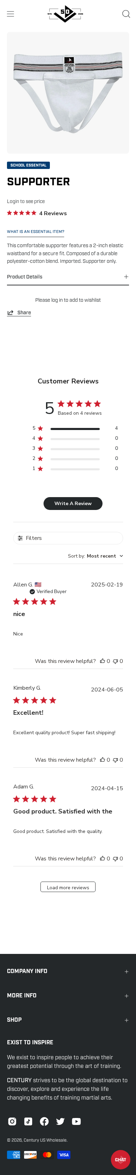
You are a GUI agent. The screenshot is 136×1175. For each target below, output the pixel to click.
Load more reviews (68, 887)
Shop (14, 1020)
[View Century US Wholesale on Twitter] (60, 1121)
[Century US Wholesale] (68, 14)
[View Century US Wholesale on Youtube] (76, 1121)
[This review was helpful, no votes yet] (102, 661)
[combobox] (95, 556)
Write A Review (73, 503)
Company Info (27, 971)
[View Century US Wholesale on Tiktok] (28, 1121)
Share (24, 312)
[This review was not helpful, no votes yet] (115, 661)
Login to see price (26, 201)
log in (57, 300)
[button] (125, 14)
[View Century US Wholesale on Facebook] (44, 1121)
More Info (22, 995)
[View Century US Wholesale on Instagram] (12, 1121)
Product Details (24, 277)
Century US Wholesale (45, 1140)
